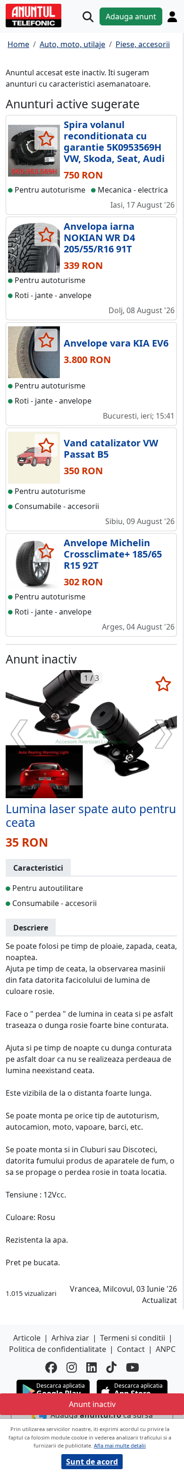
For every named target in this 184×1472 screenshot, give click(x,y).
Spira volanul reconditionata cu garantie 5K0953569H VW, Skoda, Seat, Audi (114, 141)
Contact (131, 1349)
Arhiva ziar (70, 1338)
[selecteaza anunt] (46, 138)
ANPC (166, 1349)
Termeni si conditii (132, 1338)
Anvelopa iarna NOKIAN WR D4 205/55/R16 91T (99, 237)
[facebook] (51, 1367)
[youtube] (132, 1367)
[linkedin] (91, 1367)
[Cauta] (88, 16)
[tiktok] (111, 1367)
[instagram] (72, 1367)
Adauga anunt (131, 16)
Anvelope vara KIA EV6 (116, 343)
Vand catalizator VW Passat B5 (111, 449)
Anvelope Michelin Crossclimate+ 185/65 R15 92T (113, 554)
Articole (27, 1338)
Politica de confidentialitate (57, 1349)
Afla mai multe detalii (120, 1445)
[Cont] (172, 16)
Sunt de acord (92, 1461)
